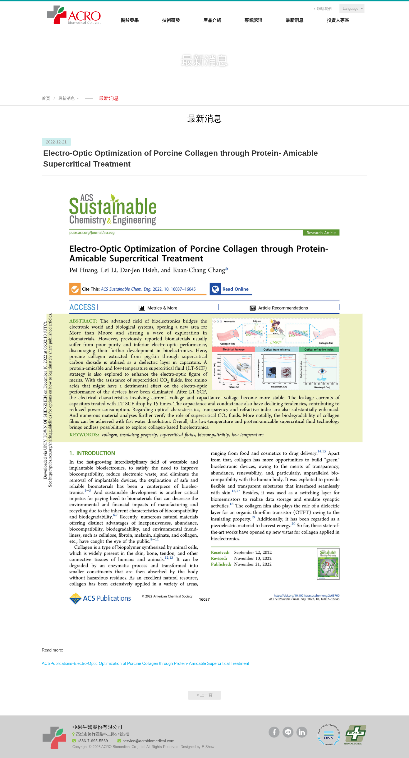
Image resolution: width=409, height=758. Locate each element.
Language (350, 8)
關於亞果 (130, 20)
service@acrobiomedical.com (148, 741)
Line (288, 732)
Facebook (274, 732)
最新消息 (295, 20)
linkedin (301, 732)
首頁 (46, 98)
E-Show (208, 747)
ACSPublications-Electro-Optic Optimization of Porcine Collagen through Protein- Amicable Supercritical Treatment (145, 663)
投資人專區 (338, 20)
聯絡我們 (324, 9)
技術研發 (171, 20)
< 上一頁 (204, 695)
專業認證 (253, 20)
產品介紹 (212, 20)
